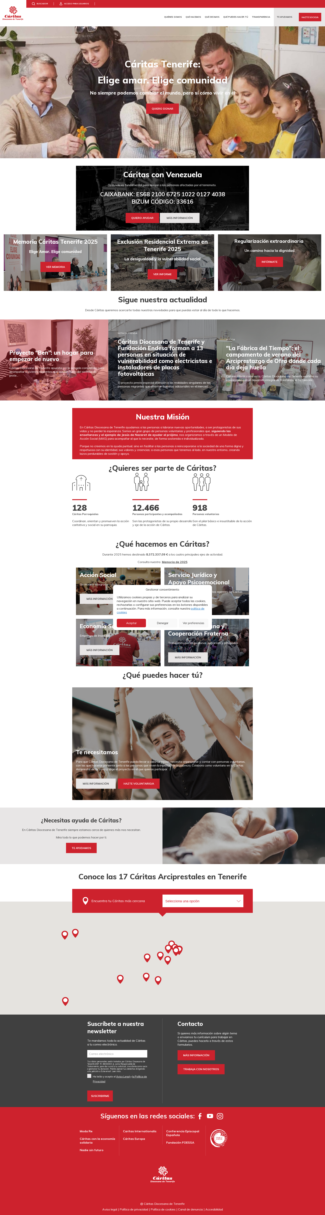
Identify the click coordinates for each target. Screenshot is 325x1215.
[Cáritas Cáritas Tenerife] (13, 13)
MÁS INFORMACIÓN (180, 218)
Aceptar (131, 623)
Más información (196, 1055)
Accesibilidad (214, 1209)
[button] (168, 949)
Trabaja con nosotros (201, 1069)
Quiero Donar (162, 108)
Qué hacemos (193, 17)
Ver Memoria (55, 267)
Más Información (100, 599)
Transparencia (261, 17)
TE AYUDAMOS (81, 848)
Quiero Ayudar (142, 218)
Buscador (42, 3)
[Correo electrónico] (117, 1054)
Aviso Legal (123, 1076)
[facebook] (200, 1116)
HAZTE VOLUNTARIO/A (139, 783)
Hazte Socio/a (310, 17)
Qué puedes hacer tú (235, 17)
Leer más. (116, 1071)
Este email (106, 1071)
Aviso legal (109, 1209)
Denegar (162, 623)
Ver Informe (162, 274)
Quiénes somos (173, 17)
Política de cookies (163, 1209)
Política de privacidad (134, 1209)
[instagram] (220, 1116)
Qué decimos (212, 17)
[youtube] (210, 1116)
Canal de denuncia (190, 1209)
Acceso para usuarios (76, 3)
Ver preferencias (193, 623)
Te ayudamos (284, 17)
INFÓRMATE (269, 262)
